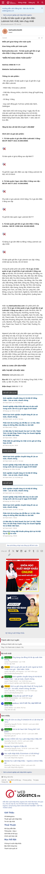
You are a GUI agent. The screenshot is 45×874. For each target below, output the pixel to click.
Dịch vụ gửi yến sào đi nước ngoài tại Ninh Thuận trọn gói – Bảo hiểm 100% (23, 668)
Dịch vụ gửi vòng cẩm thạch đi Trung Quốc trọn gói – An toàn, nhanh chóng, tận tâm (23, 687)
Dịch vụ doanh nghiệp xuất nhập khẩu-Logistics (19, 683)
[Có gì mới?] (38, 2)
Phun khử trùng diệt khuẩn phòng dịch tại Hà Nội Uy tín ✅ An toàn (22, 532)
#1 (42, 38)
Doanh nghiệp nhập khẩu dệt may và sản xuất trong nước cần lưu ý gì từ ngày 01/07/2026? (20, 407)
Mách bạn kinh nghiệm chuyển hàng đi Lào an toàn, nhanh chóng (20, 416)
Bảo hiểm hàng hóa (10, 846)
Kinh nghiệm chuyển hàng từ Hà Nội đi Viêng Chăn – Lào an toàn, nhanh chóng (20, 399)
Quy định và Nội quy (14, 780)
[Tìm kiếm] (42, 2)
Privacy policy (27, 780)
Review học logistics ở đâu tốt (15, 746)
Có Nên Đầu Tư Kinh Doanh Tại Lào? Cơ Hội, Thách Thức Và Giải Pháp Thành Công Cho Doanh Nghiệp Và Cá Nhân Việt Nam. (22, 433)
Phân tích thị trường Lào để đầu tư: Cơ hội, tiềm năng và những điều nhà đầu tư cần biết (21, 424)
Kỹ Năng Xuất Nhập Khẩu (14, 633)
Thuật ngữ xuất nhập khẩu (13, 819)
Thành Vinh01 (8, 402)
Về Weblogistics (9, 816)
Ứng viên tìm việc (10, 710)
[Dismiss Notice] (42, 8)
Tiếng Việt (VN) (8, 777)
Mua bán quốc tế (9, 736)
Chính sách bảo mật (10, 836)
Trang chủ (5, 782)
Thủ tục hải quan (9, 726)
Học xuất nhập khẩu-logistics (13, 743)
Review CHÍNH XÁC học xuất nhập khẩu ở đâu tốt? (23, 739)
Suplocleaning (8, 536)
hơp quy (7, 411)
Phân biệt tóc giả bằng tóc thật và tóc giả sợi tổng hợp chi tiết (22, 442)
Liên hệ (4, 780)
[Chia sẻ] (39, 38)
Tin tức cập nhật (9, 664)
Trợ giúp (36, 780)
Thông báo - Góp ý (10, 831)
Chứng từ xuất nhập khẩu (12, 843)
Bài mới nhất (6, 653)
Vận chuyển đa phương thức (13, 673)
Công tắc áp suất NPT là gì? (19, 696)
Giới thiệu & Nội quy (10, 833)
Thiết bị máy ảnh (9, 445)
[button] (3, 2)
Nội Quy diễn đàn (10, 828)
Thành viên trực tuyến (10, 640)
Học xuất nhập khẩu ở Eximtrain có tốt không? (21, 753)
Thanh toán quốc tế (10, 848)
